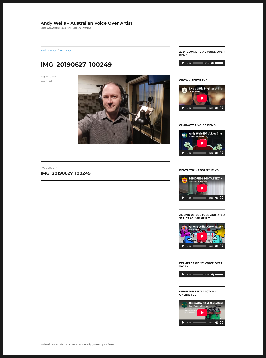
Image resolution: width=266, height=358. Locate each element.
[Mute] (212, 63)
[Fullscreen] (221, 108)
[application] (202, 63)
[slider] (219, 62)
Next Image (65, 50)
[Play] (183, 63)
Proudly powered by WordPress (99, 344)
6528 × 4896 (46, 81)
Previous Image (48, 50)
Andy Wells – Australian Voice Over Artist (86, 23)
